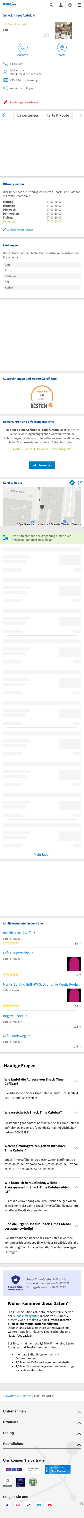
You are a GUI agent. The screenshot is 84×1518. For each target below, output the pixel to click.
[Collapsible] (76, 1081)
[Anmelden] (61, 5)
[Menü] (79, 5)
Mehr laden (42, 854)
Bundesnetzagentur (26, 1316)
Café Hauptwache (16, 952)
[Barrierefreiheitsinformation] (70, 5)
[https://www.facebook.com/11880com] (7, 1505)
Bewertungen (28, 115)
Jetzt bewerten (42, 465)
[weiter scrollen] (80, 115)
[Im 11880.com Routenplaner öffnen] (72, 482)
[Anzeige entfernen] (81, 1503)
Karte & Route (57, 115)
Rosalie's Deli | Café (17, 932)
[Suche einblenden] (51, 5)
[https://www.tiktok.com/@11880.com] (28, 1505)
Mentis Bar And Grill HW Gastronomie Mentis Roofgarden (42, 984)
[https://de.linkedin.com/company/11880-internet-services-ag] (39, 1505)
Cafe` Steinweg (14, 1035)
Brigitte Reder (13, 1016)
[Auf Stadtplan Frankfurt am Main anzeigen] (80, 483)
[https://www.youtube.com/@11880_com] (49, 1505)
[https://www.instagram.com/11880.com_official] (18, 1505)
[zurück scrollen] (3, 115)
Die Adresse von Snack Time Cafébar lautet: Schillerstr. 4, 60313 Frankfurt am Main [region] (41, 1095)
